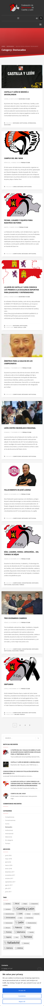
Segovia (8, 937)
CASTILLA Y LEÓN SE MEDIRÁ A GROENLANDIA (25, 762)
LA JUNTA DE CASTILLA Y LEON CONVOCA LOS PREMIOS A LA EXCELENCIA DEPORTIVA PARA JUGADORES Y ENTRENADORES (21, 290)
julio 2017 (8, 888)
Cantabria (8, 909)
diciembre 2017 (9, 872)
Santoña (32, 932)
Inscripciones (29, 917)
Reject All (22, 1002)
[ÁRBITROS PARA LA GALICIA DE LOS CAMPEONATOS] (22, 345)
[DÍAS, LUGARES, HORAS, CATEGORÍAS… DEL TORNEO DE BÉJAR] (22, 536)
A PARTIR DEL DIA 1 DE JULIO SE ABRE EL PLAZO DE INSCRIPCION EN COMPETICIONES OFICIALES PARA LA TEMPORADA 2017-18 (26, 752)
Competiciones (17, 253)
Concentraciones (27, 583)
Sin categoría (9, 840)
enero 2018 (8, 868)
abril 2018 (8, 862)
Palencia (22, 714)
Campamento (34, 903)
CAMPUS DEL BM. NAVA (13, 158)
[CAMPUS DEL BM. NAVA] (22, 142)
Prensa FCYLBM (25, 162)
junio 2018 (8, 855)
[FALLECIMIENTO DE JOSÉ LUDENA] (22, 474)
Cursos (15, 186)
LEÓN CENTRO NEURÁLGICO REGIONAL (20, 428)
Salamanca (21, 932)
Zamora (9, 948)
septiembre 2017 (10, 882)
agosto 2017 (8, 885)
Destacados (16, 123)
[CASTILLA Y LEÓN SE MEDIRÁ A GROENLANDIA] (22, 76)
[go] (38, 738)
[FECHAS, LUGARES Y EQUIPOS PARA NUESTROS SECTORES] (22, 204)
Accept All (22, 990)
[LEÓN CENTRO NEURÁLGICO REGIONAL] (22, 412)
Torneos (21, 584)
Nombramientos (32, 923)
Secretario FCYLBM (24, 99)
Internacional (32, 123)
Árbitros (20, 948)
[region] (22, 988)
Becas (15, 327)
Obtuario (16, 714)
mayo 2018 (8, 859)
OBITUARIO (8, 684)
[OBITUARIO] (22, 668)
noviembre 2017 (10, 875)
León (21, 922)
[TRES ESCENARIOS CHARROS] (22, 602)
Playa (28, 928)
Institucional (23, 123)
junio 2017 (8, 892)
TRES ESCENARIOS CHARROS (15, 618)
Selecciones (7, 124)
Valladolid (13, 942)
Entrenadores (10, 918)
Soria (17, 937)
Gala (21, 917)
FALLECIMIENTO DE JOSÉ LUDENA (17, 490)
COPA (20, 914)
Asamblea (8, 903)
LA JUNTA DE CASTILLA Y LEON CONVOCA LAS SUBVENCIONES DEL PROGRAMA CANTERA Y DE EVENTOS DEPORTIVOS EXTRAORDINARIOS (26, 783)
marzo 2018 (8, 865)
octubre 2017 (9, 878)
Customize (22, 996)
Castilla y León (22, 327)
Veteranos (26, 943)
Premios (9, 932)
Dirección (36, 914)
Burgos (25, 903)
